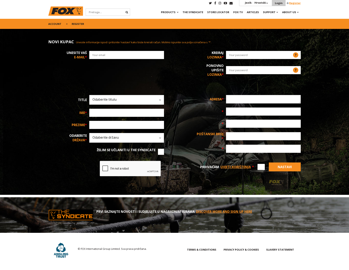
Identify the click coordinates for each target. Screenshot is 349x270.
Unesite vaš (77, 55)
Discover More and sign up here (224, 211)
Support (269, 12)
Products (168, 12)
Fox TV (238, 12)
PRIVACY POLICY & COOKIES (241, 249)
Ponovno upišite (215, 70)
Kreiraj (215, 55)
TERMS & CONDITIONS (201, 249)
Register (295, 3)
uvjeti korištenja (236, 167)
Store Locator (218, 12)
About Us (289, 12)
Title (82, 100)
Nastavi (285, 167)
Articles (253, 12)
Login (279, 3)
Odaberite (78, 137)
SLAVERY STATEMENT (280, 249)
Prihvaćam (227, 167)
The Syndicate (193, 12)
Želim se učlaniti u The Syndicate (126, 150)
